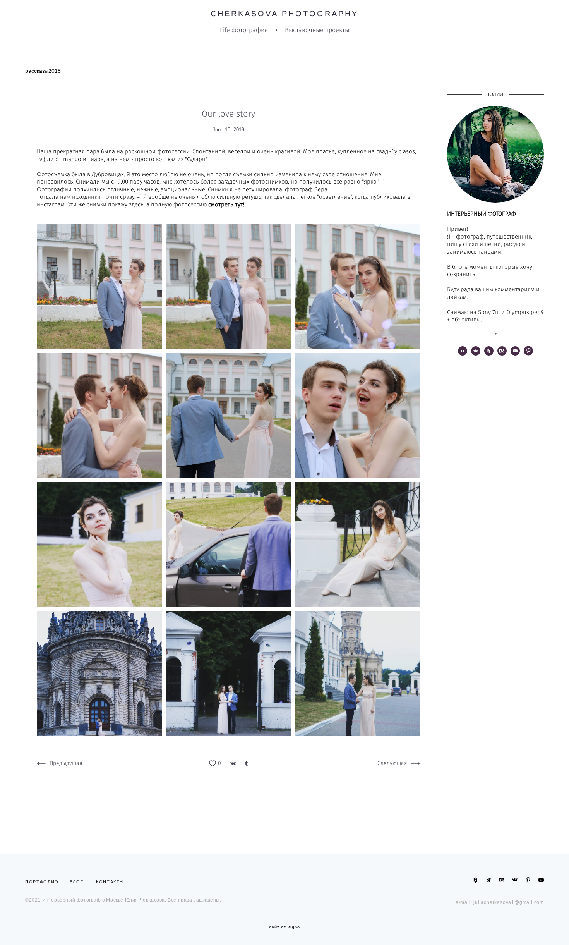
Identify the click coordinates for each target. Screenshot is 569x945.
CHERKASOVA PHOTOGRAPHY (284, 13)
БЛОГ (77, 882)
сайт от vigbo (284, 927)
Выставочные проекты (317, 30)
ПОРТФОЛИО (43, 882)
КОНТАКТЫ (110, 882)
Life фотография (244, 30)
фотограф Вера (306, 189)
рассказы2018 (43, 71)
